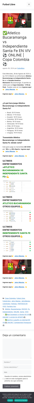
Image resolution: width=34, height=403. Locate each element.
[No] (32, 397)
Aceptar (10, 400)
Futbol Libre (9, 4)
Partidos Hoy (11, 306)
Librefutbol (6, 304)
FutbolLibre (7, 301)
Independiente (8, 312)
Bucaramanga (16, 309)
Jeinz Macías (10, 89)
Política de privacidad (21, 400)
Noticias (14, 304)
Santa (22, 312)
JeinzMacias (25, 301)
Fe (29, 309)
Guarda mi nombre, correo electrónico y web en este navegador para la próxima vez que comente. (18, 378)
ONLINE (16, 312)
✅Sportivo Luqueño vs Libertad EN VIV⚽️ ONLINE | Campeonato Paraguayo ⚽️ (17, 322)
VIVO (26, 312)
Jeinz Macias (15, 301)
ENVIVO (24, 309)
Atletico (7, 309)
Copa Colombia (10, 298)
